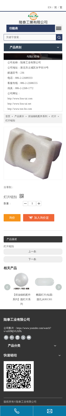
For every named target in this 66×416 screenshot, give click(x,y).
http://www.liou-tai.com (20, 98)
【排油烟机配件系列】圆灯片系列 (22, 299)
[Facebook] (6, 337)
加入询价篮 (41, 217)
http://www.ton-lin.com (20, 108)
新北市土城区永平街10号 (34, 67)
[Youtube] (29, 337)
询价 (12, 217)
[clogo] (33, 18)
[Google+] (12, 337)
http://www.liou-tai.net (19, 103)
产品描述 (12, 239)
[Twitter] (23, 337)
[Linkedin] (17, 337)
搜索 (59, 37)
